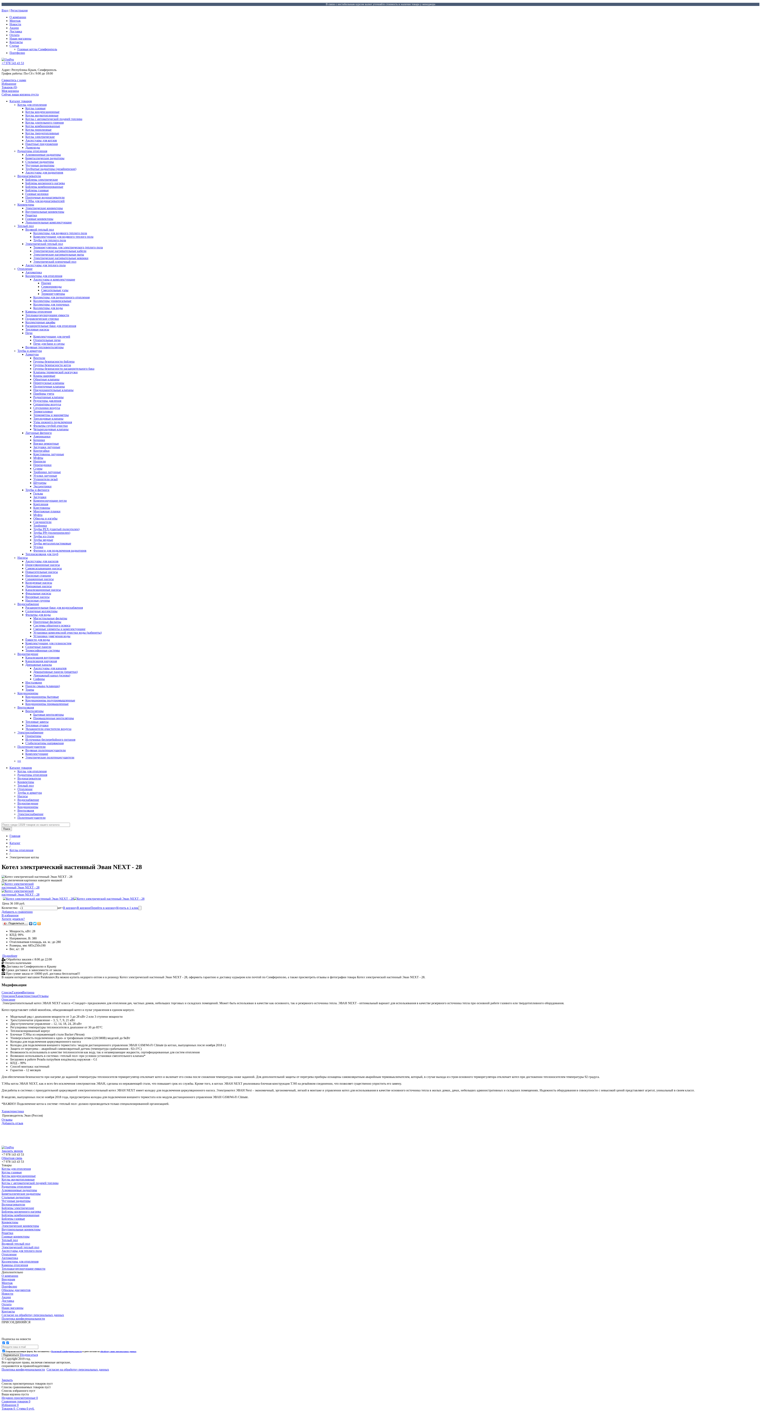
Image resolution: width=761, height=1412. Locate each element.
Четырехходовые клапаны (51, 429)
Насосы (22, 557)
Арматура (32, 354)
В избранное (10, 915)
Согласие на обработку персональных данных (78, 1369)
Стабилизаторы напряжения (44, 743)
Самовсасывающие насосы (43, 568)
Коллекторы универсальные (52, 301)
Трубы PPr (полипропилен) (51, 532)
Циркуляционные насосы (42, 565)
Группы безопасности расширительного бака (63, 368)
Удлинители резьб (45, 479)
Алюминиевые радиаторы (43, 154)
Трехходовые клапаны (48, 418)
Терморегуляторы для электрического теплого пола (68, 247)
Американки (42, 436)
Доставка (16, 31)
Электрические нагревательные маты (58, 254)
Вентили (39, 358)
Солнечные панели (38, 647)
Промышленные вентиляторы (53, 718)
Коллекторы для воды (48, 308)
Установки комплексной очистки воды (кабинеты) (67, 632)
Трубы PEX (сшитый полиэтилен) (56, 529)
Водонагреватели (29, 176)
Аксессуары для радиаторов (44, 172)
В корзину (70, 907)
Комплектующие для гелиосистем (48, 643)
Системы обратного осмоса (51, 625)
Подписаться (29, 1355)
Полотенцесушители (31, 746)
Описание (8, 996)
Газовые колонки (37, 194)
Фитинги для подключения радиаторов (59, 550)
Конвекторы (25, 204)
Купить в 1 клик (127, 907)
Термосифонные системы (42, 650)
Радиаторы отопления (32, 151)
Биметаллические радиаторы (44, 158)
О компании (18, 17)
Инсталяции (33, 682)
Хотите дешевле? (13, 919)
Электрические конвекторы (44, 208)
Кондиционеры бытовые (42, 696)
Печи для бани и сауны (49, 343)
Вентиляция (25, 707)
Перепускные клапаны (48, 383)
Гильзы (38, 493)
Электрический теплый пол (44, 244)
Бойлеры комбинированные (44, 186)
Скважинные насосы (39, 579)
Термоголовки (43, 411)
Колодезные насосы (38, 582)
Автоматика (33, 272)
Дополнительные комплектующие (48, 222)
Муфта (37, 515)
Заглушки (39, 497)
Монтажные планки (46, 511)
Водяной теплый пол (39, 229)
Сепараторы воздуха (47, 404)
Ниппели (39, 461)
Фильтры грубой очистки (50, 425)
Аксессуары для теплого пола (45, 265)
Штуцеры (39, 482)
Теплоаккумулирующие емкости (47, 315)
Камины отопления (38, 311)
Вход (5, 10)
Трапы (29, 689)
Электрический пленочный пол (54, 261)
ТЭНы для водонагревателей (45, 201)
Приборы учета (43, 393)
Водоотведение (27, 654)
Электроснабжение (30, 732)
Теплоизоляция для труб (41, 554)
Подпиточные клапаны (49, 386)
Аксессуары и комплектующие (54, 279)
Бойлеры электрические (41, 179)
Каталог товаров (21, 101)
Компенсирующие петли (50, 500)
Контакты (16, 42)
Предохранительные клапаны (53, 390)
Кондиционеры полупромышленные (50, 700)
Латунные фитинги (38, 433)
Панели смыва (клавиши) (42, 686)
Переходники (42, 465)
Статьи (14, 45)
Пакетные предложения (41, 144)
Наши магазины (20, 38)
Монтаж (15, 20)
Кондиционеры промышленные (47, 704)
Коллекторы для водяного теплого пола (60, 233)
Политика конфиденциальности (23, 1369)
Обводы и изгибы (45, 518)
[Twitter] (35, 923)
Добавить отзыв (12, 1123)
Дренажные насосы (38, 586)
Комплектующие (36, 754)
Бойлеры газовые (37, 190)
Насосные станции (38, 575)
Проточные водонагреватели (45, 197)
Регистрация (19, 10)
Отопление (25, 268)
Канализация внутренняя (42, 657)
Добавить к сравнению (17, 911)
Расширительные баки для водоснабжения (54, 607)
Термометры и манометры (51, 415)
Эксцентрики (42, 486)
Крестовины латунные (48, 454)
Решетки (31, 215)
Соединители (42, 522)
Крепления (40, 504)
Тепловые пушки (37, 725)
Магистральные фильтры (50, 618)
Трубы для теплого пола (49, 240)
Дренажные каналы (38, 664)
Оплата (14, 35)
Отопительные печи (47, 340)
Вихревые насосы (37, 597)
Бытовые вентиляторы (48, 714)
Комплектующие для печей (51, 336)
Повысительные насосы (41, 572)
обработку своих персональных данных (118, 1351)
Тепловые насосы (37, 329)
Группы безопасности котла (52, 365)
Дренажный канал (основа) (51, 675)
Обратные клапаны (46, 379)
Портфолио (17, 52)
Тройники (40, 525)
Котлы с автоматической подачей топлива (53, 119)
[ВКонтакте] (31, 923)
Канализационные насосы (43, 589)
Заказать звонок (12, 1151)
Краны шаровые (44, 375)
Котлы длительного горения (44, 122)
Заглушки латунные (46, 447)
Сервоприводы (51, 286)
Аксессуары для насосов (41, 561)
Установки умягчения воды (51, 636)
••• (19, 761)
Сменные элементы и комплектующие (59, 629)
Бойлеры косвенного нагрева (45, 183)
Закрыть (7, 1380)
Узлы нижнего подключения (52, 422)
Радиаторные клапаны (48, 397)
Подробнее (9, 955)
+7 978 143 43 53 (13, 63)
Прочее (46, 283)
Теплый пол (25, 226)
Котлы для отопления (32, 104)
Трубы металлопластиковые (52, 543)
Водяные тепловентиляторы (44, 347)
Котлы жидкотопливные (41, 115)
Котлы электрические (40, 137)
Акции (14, 28)
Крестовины (41, 507)
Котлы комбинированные (42, 126)
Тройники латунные (47, 472)
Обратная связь (12, 1158)
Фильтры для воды (38, 614)
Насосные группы (37, 600)
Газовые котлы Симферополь (37, 49)
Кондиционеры (27, 693)
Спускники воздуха (46, 408)
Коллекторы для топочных (51, 304)
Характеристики (26, 996)
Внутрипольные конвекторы (44, 211)
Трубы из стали (43, 536)
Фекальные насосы (38, 593)
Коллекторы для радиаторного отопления (61, 297)
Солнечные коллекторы (41, 611)
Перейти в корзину (103, 907)
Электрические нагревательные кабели (59, 251)
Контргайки (41, 450)
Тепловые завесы (37, 721)
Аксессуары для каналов (50, 668)
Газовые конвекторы (39, 219)
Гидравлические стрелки (42, 318)
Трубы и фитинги (37, 490)
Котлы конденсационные (42, 112)
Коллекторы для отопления (43, 276)
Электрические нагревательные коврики (60, 258)
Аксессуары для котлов (41, 140)
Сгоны (37, 468)
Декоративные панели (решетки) (55, 672)
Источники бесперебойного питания (50, 739)
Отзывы (43, 996)
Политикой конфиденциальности (66, 1351)
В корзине (84, 907)
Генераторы (33, 736)
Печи (29, 333)
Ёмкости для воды (37, 639)
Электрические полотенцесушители (49, 757)
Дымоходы (32, 147)
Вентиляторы (34, 711)
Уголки (38, 547)
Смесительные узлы (54, 290)
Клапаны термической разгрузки (55, 372)
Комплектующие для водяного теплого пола (63, 236)
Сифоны (39, 679)
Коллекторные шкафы (40, 322)
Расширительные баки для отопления (50, 326)
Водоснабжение (28, 604)
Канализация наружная (41, 661)
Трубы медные (43, 540)
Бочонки (39, 440)
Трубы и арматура (29, 351)
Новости (15, 24)
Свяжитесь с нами (14, 80)
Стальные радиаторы (39, 161)
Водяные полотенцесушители (45, 750)
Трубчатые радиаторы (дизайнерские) (50, 169)
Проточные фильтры (47, 622)
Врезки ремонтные (46, 443)
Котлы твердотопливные (42, 133)
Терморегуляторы (53, 293)
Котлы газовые (35, 108)
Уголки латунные (45, 475)
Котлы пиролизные (38, 129)
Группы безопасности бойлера (54, 361)
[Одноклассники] (39, 923)
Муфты (38, 458)
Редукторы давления (47, 400)
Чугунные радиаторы (39, 165)
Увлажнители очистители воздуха (48, 729)
